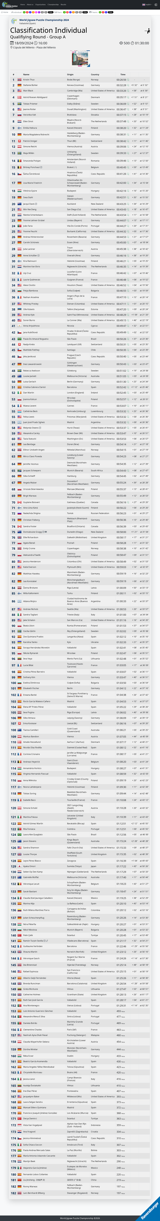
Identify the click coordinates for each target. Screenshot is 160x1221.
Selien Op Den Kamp (33, 871)
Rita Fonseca (29, 829)
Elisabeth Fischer (31, 688)
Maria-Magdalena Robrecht (36, 134)
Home (22, 4)
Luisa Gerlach (29, 381)
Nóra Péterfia (29, 924)
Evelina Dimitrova (31, 682)
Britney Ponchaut (31, 167)
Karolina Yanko (30, 642)
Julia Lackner (29, 249)
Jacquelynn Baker (31, 1096)
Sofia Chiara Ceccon (32, 1144)
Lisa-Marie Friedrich (32, 183)
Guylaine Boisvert (31, 502)
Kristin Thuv (28, 79)
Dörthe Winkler (30, 1049)
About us (30, 4)
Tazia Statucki (29, 438)
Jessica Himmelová (32, 1138)
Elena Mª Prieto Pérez (33, 707)
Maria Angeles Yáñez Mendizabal (38, 1067)
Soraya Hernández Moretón (36, 647)
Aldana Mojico (30, 601)
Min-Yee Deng (29, 209)
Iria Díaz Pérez (30, 1091)
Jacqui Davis (28, 203)
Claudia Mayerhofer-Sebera (36, 1041)
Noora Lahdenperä (32, 787)
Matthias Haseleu (31, 573)
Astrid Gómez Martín (33, 823)
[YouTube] (46, 531)
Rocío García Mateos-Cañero (36, 701)
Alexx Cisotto (29, 285)
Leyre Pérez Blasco (32, 860)
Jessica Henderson (32, 561)
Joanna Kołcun (30, 399)
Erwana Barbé (29, 695)
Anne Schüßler (30, 255)
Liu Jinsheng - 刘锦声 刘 (34, 1179)
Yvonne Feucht (30, 231)
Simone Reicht (30, 146)
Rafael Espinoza (30, 971)
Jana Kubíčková (30, 332)
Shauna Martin (30, 951)
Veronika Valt (29, 114)
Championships (53, 4)
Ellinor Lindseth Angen (33, 449)
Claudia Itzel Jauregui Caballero (38, 898)
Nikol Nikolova (30, 929)
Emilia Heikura (30, 127)
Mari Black (28, 90)
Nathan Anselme (31, 297)
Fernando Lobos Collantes (35, 1174)
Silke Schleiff (29, 476)
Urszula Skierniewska (33, 489)
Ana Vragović (29, 1131)
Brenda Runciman (31, 983)
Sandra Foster (29, 526)
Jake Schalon (29, 620)
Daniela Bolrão (30, 1023)
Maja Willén (28, 153)
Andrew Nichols (30, 609)
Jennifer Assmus (30, 464)
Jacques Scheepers (32, 470)
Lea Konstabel (29, 581)
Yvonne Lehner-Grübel (33, 220)
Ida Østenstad (30, 965)
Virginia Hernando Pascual (35, 773)
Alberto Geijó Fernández (34, 978)
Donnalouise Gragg (32, 531)
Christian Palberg (31, 519)
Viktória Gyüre (30, 190)
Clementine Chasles (32, 1029)
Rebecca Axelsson (31, 370)
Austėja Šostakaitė (32, 1085)
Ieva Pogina (28, 712)
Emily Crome (29, 548)
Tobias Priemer (30, 103)
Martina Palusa (30, 817)
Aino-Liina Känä (30, 507)
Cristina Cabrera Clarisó (34, 387)
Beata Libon (28, 625)
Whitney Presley (30, 303)
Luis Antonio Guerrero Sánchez (38, 1011)
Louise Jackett (29, 376)
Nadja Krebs (29, 344)
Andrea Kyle (28, 314)
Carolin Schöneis (31, 242)
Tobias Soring (29, 793)
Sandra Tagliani (30, 614)
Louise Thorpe (30, 854)
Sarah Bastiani (30, 891)
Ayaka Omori (29, 866)
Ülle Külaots (28, 309)
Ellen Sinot (28, 121)
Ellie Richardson (30, 537)
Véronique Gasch (31, 958)
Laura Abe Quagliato (33, 834)
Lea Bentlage (29, 444)
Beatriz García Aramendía (35, 1061)
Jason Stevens (29, 841)
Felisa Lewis (28, 416)
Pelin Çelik (28, 935)
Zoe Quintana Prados (33, 636)
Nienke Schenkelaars (33, 215)
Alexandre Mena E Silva (34, 1016)
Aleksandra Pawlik (31, 555)
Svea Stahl (28, 197)
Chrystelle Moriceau (32, 1072)
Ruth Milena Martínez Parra (36, 910)
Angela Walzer (30, 482)
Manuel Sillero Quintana (34, 1107)
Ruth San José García (33, 1000)
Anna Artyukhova (31, 325)
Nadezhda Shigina (31, 513)
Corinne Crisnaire (31, 754)
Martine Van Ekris (31, 266)
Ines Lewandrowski (32, 364)
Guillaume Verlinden (32, 946)
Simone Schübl (30, 808)
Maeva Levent (29, 405)
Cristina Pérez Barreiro (34, 671)
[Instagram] (41, 167)
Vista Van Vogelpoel (32, 1125)
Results (63, 4)
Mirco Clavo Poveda (32, 456)
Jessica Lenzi (29, 1079)
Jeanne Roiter (29, 109)
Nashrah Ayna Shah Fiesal (35, 1035)
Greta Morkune (30, 989)
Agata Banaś (29, 543)
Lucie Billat (28, 665)
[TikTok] (47, 940)
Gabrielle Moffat (31, 877)
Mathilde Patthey (31, 349)
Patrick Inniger (30, 141)
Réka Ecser (28, 1055)
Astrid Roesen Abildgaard (35, 97)
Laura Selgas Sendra (32, 1102)
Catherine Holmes (31, 994)
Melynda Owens (30, 427)
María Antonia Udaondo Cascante (39, 1155)
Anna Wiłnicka (29, 780)
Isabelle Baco (29, 800)
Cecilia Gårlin (29, 631)
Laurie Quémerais (31, 279)
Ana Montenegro (31, 1005)
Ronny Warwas (30, 1186)
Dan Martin (28, 392)
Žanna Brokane (30, 587)
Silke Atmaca (29, 717)
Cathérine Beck (30, 411)
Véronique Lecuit (31, 883)
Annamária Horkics (32, 768)
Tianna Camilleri (30, 730)
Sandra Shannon (31, 847)
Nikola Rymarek (30, 653)
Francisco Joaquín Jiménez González (40, 1113)
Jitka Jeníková (29, 356)
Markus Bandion (31, 736)
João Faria (27, 225)
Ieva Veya (27, 658)
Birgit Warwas (29, 495)
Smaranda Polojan (32, 160)
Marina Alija (28, 903)
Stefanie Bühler (30, 85)
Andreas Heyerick (31, 761)
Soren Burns (29, 320)
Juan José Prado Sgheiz (34, 422)
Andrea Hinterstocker (33, 237)
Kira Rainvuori (29, 261)
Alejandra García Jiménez (35, 1167)
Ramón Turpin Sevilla (33, 940)
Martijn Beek (29, 1161)
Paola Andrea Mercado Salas (36, 1150)
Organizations (40, 4)
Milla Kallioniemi (31, 593)
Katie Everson (29, 567)
